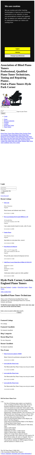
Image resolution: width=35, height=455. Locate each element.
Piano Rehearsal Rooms (22, 136)
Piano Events (11, 139)
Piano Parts (15, 138)
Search (3, 113)
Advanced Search (25, 139)
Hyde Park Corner (23, 287)
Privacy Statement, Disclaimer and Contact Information (16, 453)
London (14, 287)
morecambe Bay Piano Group (11, 363)
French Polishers (10, 136)
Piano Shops (22, 135)
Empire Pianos (7, 232)
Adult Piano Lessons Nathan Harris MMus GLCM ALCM (17, 262)
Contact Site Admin (6, 141)
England (8, 287)
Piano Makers (15, 133)
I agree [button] (17, 49)
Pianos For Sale (7, 138)
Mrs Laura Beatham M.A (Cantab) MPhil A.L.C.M (16, 216)
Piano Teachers (23, 133)
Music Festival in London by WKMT (13, 353)
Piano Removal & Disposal (10, 246)
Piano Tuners (7, 133)
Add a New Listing (15, 142)
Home (5, 119)
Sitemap (24, 141)
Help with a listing (16, 141)
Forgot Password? (5, 195)
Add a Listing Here (6, 291)
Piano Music (4, 139)
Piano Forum (29, 138)
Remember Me (6, 191)
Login (5, 116)
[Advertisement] (17, 35)
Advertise (17, 139)
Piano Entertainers (13, 135)
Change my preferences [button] (17, 55)
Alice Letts (6, 202)
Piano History (22, 138)
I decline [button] (17, 52)
